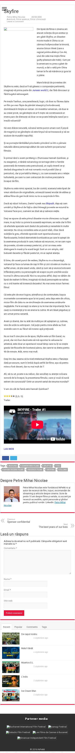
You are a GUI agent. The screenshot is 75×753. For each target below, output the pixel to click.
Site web (8, 600)
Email (7, 590)
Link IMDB (9, 449)
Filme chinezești (38, 19)
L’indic (24, 676)
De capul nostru (29, 634)
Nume (7, 579)
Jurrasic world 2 (40, 90)
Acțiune (13, 466)
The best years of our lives (53, 525)
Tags (44, 627)
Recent (6, 627)
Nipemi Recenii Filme (13, 470)
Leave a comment (15, 21)
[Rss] (37, 745)
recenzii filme (35, 470)
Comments (32, 627)
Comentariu (10, 548)
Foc (58, 466)
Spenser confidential (18, 520)
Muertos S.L (27, 662)
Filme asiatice (22, 19)
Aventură (11, 19)
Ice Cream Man (28, 691)
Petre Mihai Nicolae (16, 17)
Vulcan (63, 470)
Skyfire (50, 470)
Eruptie (47, 466)
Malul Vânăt (27, 648)
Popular (18, 627)
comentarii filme (30, 466)
